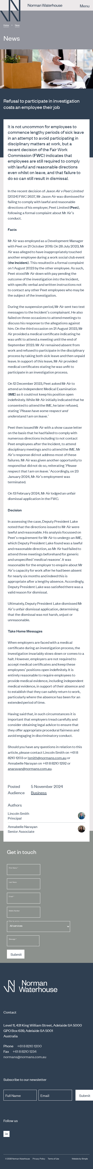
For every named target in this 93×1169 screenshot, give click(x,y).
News (17, 25)
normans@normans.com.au (24, 1056)
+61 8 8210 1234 (25, 1051)
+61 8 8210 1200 (29, 1045)
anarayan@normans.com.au (29, 768)
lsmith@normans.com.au (47, 757)
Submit (16, 954)
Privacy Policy (39, 1158)
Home (6, 25)
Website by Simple (80, 1158)
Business (39, 792)
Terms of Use (53, 1158)
